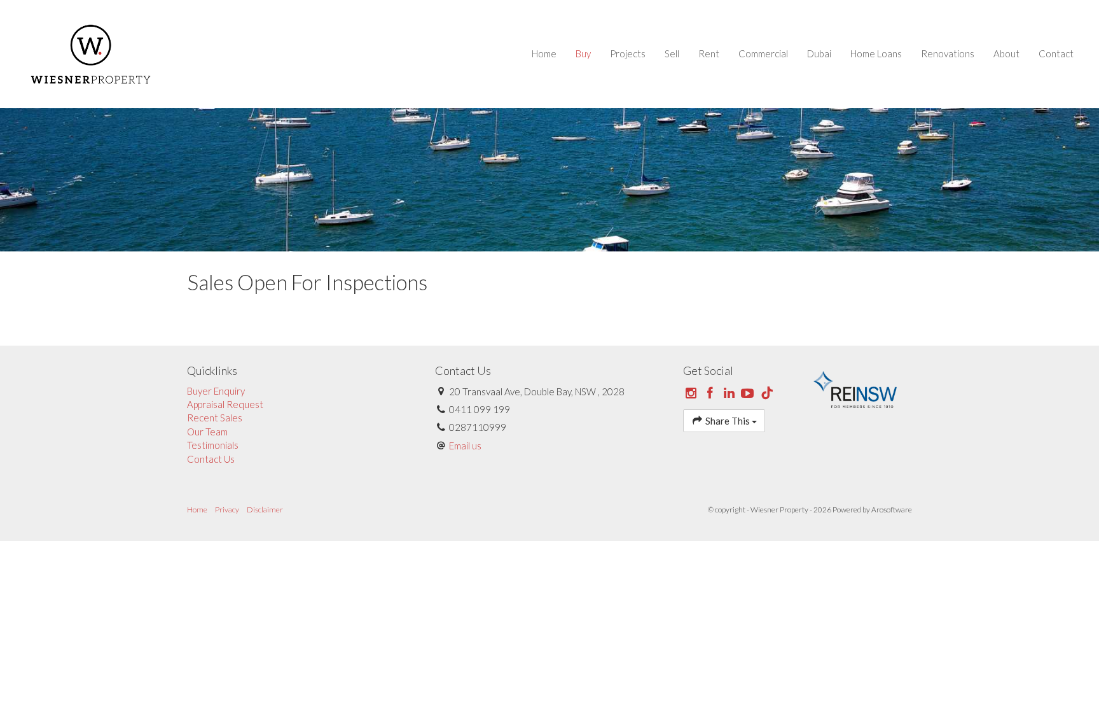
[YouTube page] (749, 393)
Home (544, 53)
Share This (727, 420)
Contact (1056, 53)
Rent (708, 53)
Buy (583, 53)
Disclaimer (265, 509)
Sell (672, 53)
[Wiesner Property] (90, 53)
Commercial (763, 53)
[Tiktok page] (767, 393)
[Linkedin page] (730, 393)
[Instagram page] (692, 393)
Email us (465, 445)
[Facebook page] (711, 393)
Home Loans (876, 53)
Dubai (819, 53)
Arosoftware (891, 509)
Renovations (947, 53)
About (1006, 53)
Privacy (227, 509)
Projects (628, 53)
